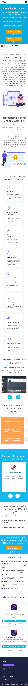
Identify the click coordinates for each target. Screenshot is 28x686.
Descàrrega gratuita (15, 31)
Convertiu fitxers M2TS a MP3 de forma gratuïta (13, 570)
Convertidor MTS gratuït (14, 612)
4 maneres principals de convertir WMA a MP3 (13, 581)
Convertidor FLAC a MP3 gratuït (14, 637)
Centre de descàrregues (8, 665)
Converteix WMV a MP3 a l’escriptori (10, 588)
